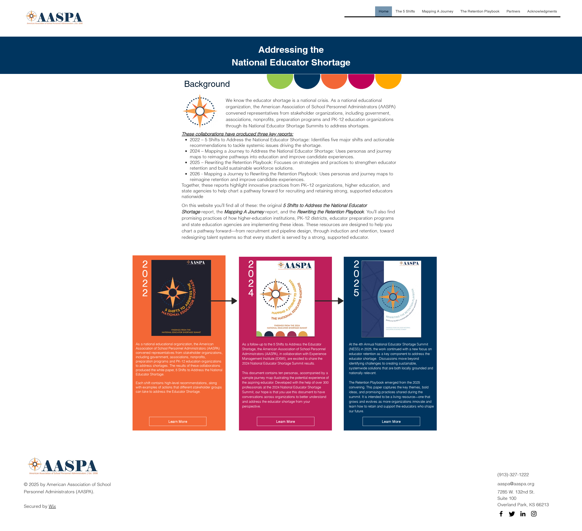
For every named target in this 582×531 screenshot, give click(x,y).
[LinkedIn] (523, 513)
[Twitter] (512, 513)
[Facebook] (501, 513)
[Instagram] (533, 513)
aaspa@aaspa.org (515, 483)
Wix (52, 506)
